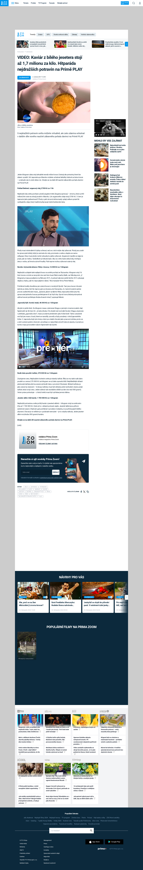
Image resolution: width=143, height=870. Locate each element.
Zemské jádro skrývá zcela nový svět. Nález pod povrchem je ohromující (117, 163)
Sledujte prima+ (62, 3)
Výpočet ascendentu (50, 824)
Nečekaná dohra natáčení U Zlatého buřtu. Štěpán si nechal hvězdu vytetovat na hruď (56, 750)
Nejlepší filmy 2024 (41, 818)
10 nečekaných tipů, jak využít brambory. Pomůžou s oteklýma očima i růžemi (83, 788)
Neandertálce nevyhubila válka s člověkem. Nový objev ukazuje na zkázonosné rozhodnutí (116, 195)
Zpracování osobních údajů (52, 853)
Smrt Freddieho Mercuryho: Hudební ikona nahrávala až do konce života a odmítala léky (64, 604)
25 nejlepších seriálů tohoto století (30, 776)
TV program (66, 818)
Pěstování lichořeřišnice (108, 821)
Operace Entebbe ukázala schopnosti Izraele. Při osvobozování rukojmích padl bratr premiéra (84, 741)
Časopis (52, 3)
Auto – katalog (31, 821)
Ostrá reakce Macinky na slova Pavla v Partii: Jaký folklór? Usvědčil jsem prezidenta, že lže (29, 750)
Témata (25, 3)
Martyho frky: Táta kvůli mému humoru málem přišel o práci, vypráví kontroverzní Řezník (56, 778)
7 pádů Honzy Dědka (45, 821)
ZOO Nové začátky (113, 818)
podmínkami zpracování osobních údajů (51, 478)
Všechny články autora (48, 443)
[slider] (110, 132)
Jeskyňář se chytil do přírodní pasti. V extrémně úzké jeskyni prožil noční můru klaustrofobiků (97, 604)
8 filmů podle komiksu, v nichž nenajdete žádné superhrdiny (28, 787)
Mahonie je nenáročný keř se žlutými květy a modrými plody (83, 777)
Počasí (89, 818)
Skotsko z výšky (24, 652)
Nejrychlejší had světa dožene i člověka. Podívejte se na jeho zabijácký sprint (118, 148)
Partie (84, 818)
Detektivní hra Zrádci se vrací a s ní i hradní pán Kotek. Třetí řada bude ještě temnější (57, 729)
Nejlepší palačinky (80, 824)
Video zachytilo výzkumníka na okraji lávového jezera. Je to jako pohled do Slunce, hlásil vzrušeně (84, 750)
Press (45, 843)
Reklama (22, 847)
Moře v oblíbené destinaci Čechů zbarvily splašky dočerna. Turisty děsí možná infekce (29, 740)
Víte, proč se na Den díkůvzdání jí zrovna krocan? (31, 603)
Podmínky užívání (25, 853)
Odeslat (56, 472)
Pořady (33, 3)
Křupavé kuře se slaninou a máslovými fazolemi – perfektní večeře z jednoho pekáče (111, 740)
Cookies (22, 856)
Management (48, 840)
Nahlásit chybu (24, 863)
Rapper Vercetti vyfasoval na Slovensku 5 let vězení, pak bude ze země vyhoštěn (57, 788)
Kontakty (46, 850)
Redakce (46, 860)
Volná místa (23, 843)
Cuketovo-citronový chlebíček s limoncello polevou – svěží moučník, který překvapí (111, 729)
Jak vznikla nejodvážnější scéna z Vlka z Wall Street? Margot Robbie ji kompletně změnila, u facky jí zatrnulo (30, 800)
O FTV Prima (23, 840)
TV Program (42, 3)
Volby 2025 (57, 821)
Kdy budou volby (99, 818)
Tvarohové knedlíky (65, 824)
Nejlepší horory (54, 818)
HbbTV (22, 850)
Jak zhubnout (28, 818)
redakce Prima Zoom (39, 79)
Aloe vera (95, 821)
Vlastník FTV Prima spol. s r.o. (28, 860)
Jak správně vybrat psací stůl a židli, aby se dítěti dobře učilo (83, 797)
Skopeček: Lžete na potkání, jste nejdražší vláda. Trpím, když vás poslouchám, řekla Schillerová (29, 729)
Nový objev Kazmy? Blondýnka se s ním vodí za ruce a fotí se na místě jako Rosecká (57, 799)
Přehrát (22, 649)
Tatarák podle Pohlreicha (82, 821)
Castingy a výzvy (48, 847)
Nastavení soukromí (49, 863)
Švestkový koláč (94, 824)
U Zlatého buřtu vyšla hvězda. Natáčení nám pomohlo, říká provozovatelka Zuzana (56, 740)
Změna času (76, 818)
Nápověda (47, 856)
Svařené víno (67, 821)
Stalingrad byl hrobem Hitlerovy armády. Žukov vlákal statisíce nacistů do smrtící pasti (117, 179)
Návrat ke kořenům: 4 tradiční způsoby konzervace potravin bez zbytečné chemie (112, 750)
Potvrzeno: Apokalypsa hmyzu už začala (84, 728)
